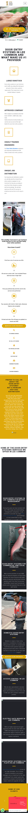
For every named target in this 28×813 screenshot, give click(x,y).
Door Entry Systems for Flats (11, 769)
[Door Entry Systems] (9, 3)
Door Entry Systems (12, 148)
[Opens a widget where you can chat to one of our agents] (17, 804)
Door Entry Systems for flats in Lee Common (14, 762)
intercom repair (12, 652)
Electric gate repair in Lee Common (14, 719)
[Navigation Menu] (25, 3)
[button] (14, 29)
